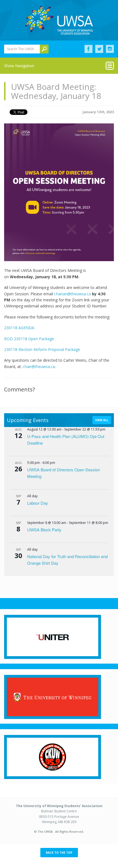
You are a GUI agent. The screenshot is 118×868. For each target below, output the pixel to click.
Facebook (88, 49)
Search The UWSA (20, 49)
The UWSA (59, 20)
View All (101, 420)
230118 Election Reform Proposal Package (42, 349)
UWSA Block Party (44, 529)
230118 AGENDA (19, 327)
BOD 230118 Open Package (29, 338)
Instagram (110, 49)
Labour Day (37, 503)
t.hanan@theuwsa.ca (72, 293)
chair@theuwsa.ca (39, 366)
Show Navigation (19, 65)
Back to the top (59, 853)
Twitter (99, 49)
